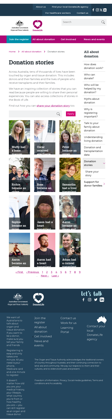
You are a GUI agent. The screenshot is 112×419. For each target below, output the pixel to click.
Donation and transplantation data (93, 151)
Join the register (19, 39)
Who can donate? (89, 76)
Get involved (68, 39)
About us (41, 6)
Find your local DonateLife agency (70, 6)
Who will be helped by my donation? (92, 88)
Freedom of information (47, 380)
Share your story (92, 173)
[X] (101, 10)
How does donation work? (93, 66)
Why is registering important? (91, 113)
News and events (94, 39)
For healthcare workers (58, 13)
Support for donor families (93, 183)
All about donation (44, 39)
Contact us (82, 13)
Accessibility (56, 383)
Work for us (68, 323)
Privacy (63, 380)
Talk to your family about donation (92, 127)
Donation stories (90, 163)
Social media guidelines (79, 380)
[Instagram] (97, 10)
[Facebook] (93, 10)
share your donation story (53, 105)
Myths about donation (91, 100)
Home (12, 51)
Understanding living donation (93, 139)
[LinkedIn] (105, 10)
